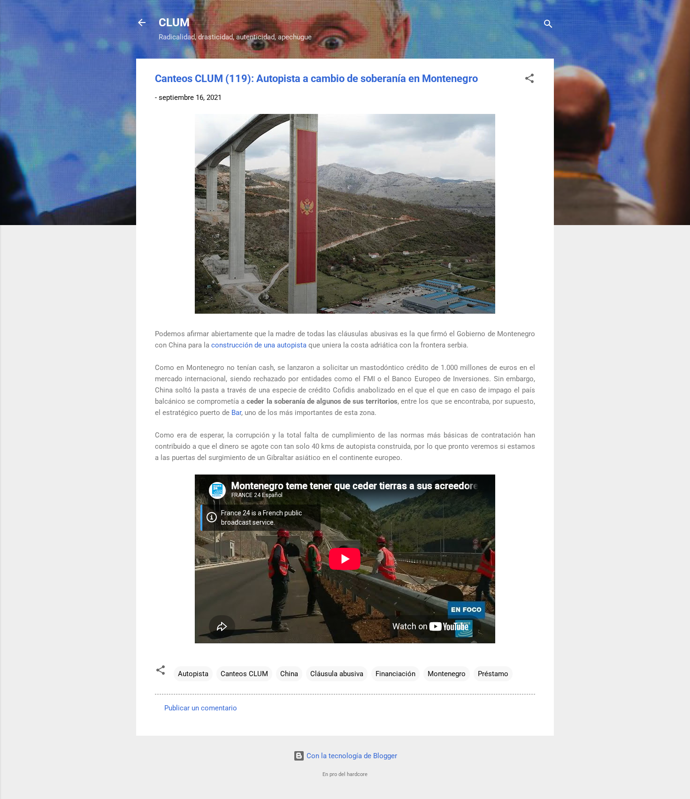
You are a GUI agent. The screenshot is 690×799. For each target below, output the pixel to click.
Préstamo (493, 674)
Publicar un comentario (200, 708)
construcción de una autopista (259, 345)
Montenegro (447, 674)
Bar (236, 412)
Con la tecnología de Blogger (351, 756)
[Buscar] (548, 25)
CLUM (174, 22)
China (289, 674)
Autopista (193, 674)
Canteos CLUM (244, 674)
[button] (529, 80)
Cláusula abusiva (336, 674)
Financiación (395, 674)
